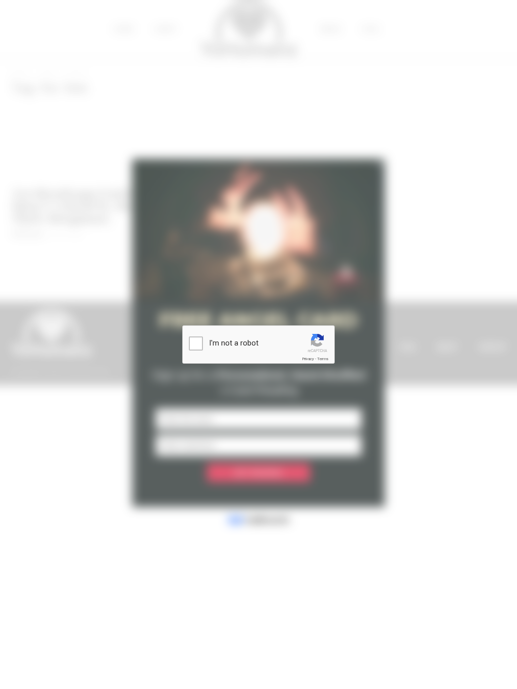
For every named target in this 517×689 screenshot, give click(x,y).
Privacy (308, 359)
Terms (322, 359)
